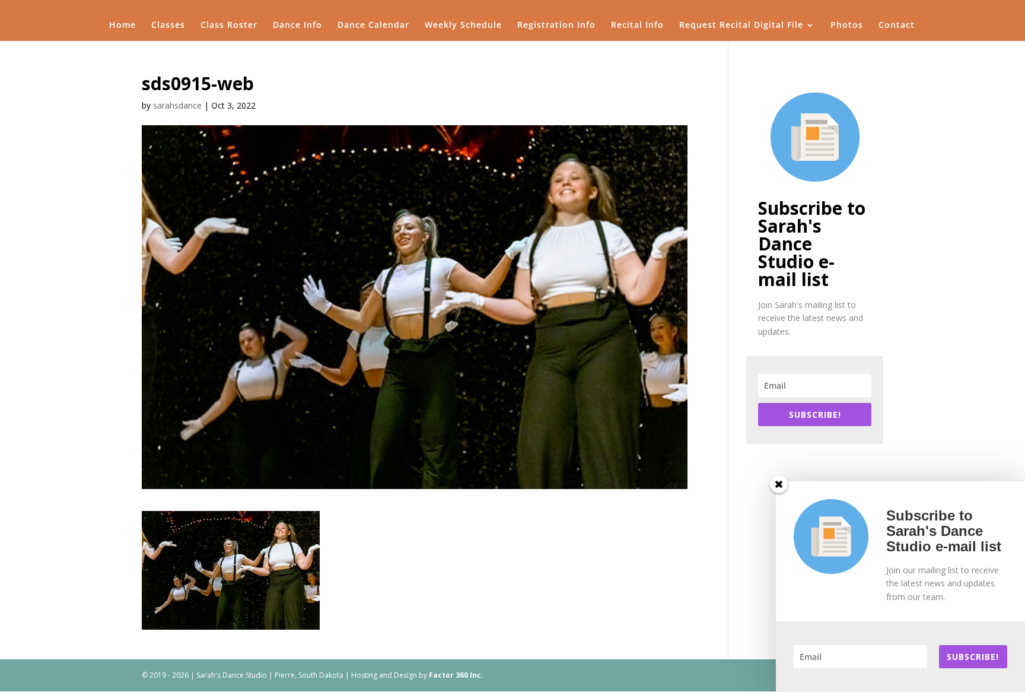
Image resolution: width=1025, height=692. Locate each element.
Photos (846, 25)
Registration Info (556, 25)
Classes (168, 25)
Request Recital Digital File (741, 25)
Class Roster (228, 25)
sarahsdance (177, 105)
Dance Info (297, 25)
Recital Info (637, 25)
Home (122, 25)
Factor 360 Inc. (456, 675)
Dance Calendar (373, 25)
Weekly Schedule (463, 25)
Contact (896, 25)
